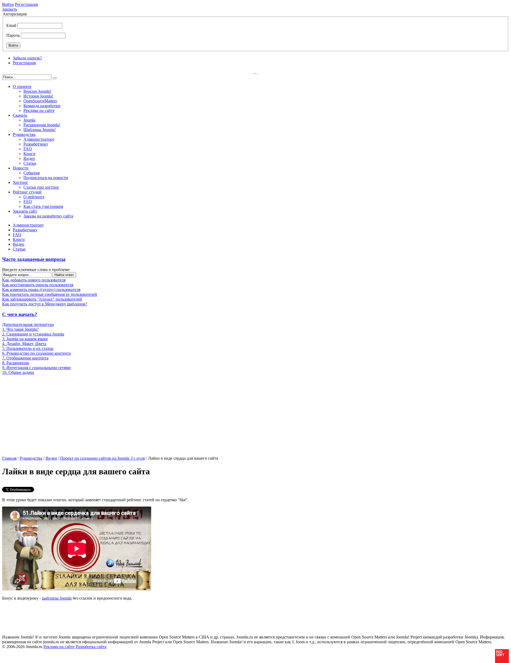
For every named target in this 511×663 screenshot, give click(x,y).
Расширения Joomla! (41, 125)
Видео (29, 158)
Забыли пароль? (27, 58)
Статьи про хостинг (41, 187)
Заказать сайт (25, 211)
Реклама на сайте (39, 110)
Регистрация (26, 4)
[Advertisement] (44, 415)
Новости (20, 168)
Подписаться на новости (45, 177)
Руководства (24, 134)
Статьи (29, 163)
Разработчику (35, 144)
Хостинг (20, 182)
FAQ (27, 149)
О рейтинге (33, 197)
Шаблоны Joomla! (39, 129)
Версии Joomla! (37, 91)
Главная (9, 458)
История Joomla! (38, 96)
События (31, 173)
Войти (8, 4)
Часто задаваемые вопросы (33, 259)
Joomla (29, 120)
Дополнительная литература (28, 324)
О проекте (22, 86)
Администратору (39, 139)
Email (11, 25)
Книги (29, 153)
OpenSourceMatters (40, 101)
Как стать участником (43, 206)
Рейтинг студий (27, 192)
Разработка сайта (91, 646)
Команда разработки (41, 105)
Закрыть (9, 9)
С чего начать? (19, 314)
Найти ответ (64, 275)
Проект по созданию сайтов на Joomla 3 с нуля (102, 458)
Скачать (20, 115)
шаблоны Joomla (57, 598)
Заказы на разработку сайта (48, 216)
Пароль (13, 35)
